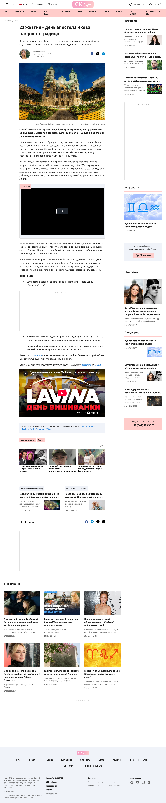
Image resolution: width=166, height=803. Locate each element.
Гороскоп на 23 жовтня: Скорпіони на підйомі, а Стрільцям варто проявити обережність (39, 497)
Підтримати (138, 4)
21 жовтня (36, 355)
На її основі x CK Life (153, 12)
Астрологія (65, 11)
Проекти (17, 11)
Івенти (49, 790)
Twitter (32, 429)
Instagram (40, 429)
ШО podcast (51, 782)
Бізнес (34, 11)
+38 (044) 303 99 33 (143, 425)
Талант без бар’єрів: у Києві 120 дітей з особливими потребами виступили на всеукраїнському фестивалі (141, 82)
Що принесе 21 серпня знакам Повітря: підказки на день (140, 225)
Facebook (92, 426)
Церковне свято (27, 440)
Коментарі (30, 521)
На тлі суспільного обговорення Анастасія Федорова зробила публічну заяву (141, 32)
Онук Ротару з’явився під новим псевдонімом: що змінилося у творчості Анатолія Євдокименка (142, 311)
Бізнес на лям (52, 794)
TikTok (48, 429)
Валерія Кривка (38, 51)
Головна (8, 20)
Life (5, 11)
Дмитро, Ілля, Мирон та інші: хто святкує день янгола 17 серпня (61, 672)
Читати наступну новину (76, 488)
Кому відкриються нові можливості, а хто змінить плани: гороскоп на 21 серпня (142, 392)
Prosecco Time (52, 786)
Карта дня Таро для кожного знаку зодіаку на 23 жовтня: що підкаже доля (83, 497)
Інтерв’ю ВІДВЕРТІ (54, 778)
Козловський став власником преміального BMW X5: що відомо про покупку (142, 56)
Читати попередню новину (32, 488)
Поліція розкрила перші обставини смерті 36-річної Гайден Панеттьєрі (98, 622)
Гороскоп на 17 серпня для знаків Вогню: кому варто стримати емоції (102, 674)
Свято (40, 440)
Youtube (25, 429)
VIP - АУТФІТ (133, 12)
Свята (79, 11)
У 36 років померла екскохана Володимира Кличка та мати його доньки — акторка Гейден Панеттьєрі (22, 675)
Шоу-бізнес (46, 12)
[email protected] (115, 782)
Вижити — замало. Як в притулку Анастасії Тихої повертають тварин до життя (62, 622)
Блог (118, 11)
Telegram (83, 426)
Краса (106, 11)
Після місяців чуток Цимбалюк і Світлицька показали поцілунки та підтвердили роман (21, 622)
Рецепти (92, 11)
